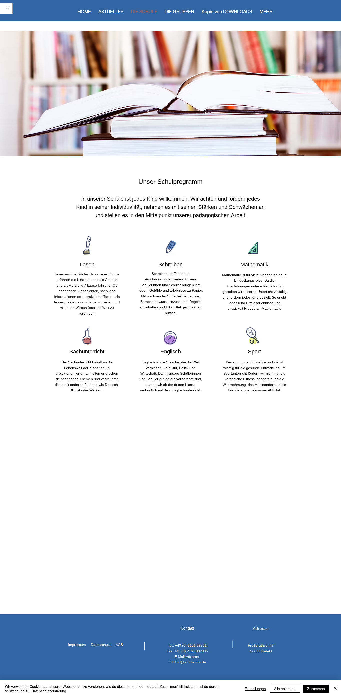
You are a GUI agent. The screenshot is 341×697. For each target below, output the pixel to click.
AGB (119, 645)
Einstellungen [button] (255, 688)
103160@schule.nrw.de (187, 662)
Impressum (77, 645)
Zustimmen (316, 688)
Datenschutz (101, 645)
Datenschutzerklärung (48, 690)
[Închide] (335, 688)
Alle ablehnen (285, 688)
